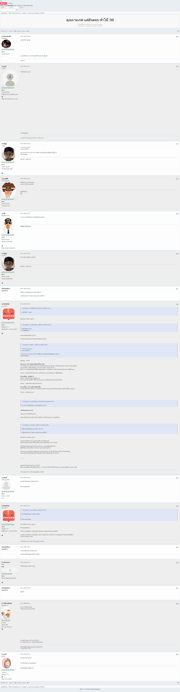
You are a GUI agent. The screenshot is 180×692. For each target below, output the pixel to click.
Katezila (6, 304)
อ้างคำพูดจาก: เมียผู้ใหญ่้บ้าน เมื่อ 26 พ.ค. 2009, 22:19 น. (37, 308)
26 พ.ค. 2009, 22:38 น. (25, 288)
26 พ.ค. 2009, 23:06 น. (25, 477)
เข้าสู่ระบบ (20, 5)
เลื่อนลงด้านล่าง (4, 31)
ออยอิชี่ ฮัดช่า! (23, 191)
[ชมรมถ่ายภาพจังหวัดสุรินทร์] (2, 246)
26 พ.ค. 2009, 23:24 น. (25, 654)
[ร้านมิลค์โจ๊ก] (2, 629)
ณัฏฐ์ (5, 144)
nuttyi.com (28, 159)
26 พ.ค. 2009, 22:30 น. (25, 143)
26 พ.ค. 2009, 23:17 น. (25, 562)
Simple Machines (95, 689)
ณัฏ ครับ (22, 159)
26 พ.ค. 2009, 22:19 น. (25, 36)
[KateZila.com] (2, 333)
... (26, 31)
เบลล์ (5, 654)
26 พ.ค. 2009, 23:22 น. (25, 603)
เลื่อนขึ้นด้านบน (4, 683)
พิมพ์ (178, 31)
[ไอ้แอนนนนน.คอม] (2, 582)
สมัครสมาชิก (29, 5)
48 (27, 31)
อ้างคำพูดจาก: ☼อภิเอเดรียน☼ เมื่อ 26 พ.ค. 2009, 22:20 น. (37, 325)
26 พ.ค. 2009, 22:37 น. (25, 253)
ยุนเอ (5, 66)
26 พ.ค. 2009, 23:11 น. (25, 505)
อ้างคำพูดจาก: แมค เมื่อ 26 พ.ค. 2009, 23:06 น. (34, 510)
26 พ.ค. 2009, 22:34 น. (25, 213)
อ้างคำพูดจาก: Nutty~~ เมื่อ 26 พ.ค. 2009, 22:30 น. (35, 345)
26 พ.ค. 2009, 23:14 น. (25, 547)
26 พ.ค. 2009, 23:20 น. (25, 588)
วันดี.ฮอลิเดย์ (7, 603)
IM (4, 213)
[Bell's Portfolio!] (2, 677)
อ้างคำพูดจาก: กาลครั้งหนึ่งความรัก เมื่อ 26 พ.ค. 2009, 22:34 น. (38, 401)
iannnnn (6, 562)
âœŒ (5, 478)
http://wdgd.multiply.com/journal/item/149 (31, 647)
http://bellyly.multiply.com (27, 668)
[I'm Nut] (2, 173)
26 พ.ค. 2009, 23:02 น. (25, 304)
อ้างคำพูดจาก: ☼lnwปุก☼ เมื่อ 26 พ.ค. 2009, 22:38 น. (36, 425)
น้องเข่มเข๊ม (7, 36)
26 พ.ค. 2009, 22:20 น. (25, 66)
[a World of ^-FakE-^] (2, 97)
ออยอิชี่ (5, 179)
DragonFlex (36, 472)
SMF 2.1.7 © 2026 (85, 689)
